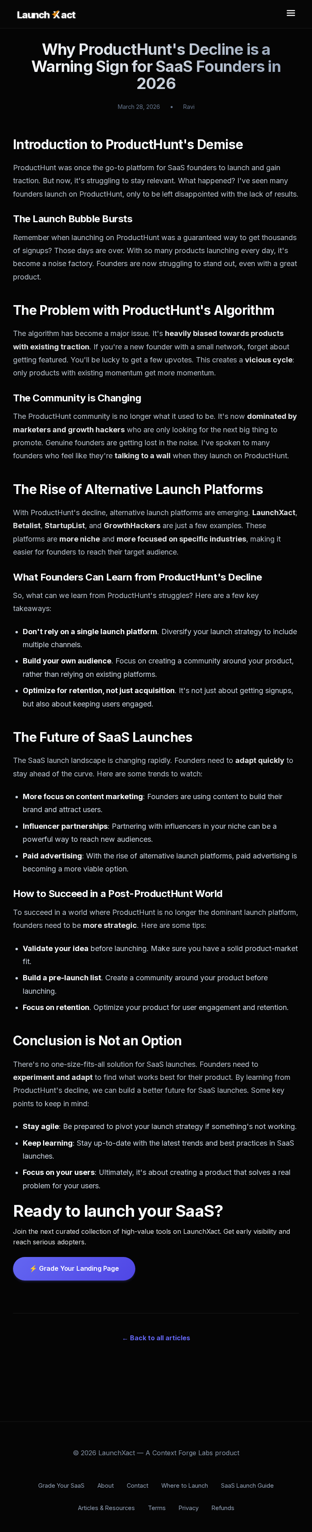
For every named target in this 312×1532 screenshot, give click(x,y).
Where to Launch (184, 1485)
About (106, 1485)
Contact (137, 1485)
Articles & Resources (106, 1507)
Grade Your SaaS (61, 1485)
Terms (157, 1507)
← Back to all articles (156, 1338)
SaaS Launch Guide (247, 1485)
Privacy (189, 1507)
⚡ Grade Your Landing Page (74, 1268)
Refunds (223, 1507)
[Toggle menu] (291, 14)
